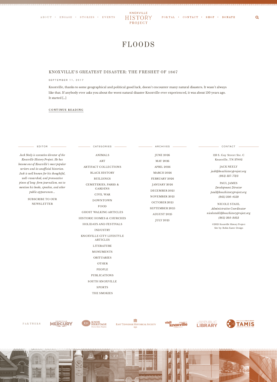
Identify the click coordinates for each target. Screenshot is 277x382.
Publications (102, 275)
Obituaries (102, 257)
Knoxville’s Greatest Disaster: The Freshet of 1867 (113, 72)
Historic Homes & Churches (102, 218)
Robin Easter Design (232, 228)
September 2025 (162, 208)
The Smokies (102, 293)
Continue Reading (66, 109)
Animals (102, 155)
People (102, 269)
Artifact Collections (102, 166)
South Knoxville (102, 281)
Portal (168, 17)
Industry (102, 230)
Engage (65, 17)
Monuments (102, 251)
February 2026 (162, 178)
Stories (87, 17)
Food (102, 206)
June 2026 (162, 155)
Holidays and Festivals (102, 224)
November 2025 (162, 196)
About (46, 17)
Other (102, 263)
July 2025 (162, 220)
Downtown (102, 200)
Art (102, 160)
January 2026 (162, 184)
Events (108, 17)
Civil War (102, 194)
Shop (210, 17)
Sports (102, 287)
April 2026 (163, 166)
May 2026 (163, 160)
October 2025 (162, 202)
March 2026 (162, 172)
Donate (228, 17)
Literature (102, 245)
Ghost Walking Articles (102, 212)
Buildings (102, 178)
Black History (102, 172)
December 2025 (162, 190)
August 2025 (162, 214)
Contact (190, 17)
